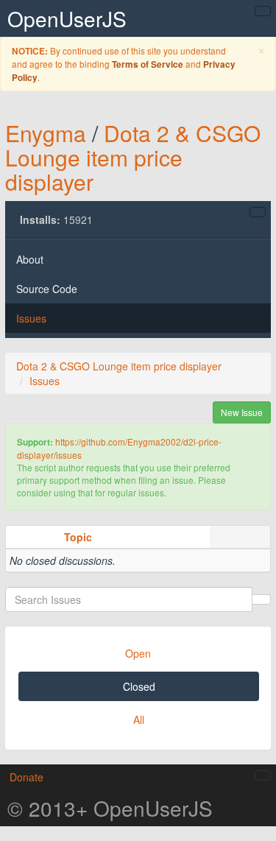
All (138, 719)
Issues (31, 318)
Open (138, 653)
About (29, 259)
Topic (78, 536)
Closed (139, 686)
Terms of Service (147, 64)
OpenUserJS (67, 18)
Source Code (46, 288)
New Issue (242, 412)
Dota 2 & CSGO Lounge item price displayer (133, 157)
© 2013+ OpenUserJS (110, 808)
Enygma (45, 133)
